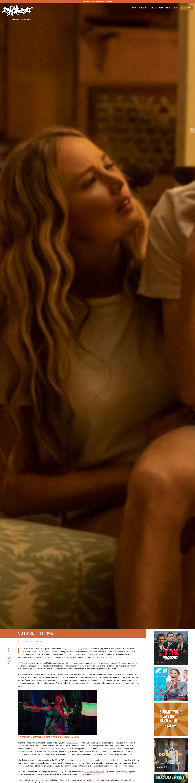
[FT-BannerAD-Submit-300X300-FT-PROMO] (171, 703)
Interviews (143, 8)
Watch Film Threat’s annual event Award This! (97, 1)
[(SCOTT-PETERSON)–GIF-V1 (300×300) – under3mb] (171, 632)
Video (167, 8)
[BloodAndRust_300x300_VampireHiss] (171, 774)
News (161, 8)
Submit (175, 8)
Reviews (133, 8)
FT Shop (186, 7)
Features (153, 8)
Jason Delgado (26, 641)
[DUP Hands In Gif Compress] (171, 739)
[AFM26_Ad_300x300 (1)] (171, 668)
